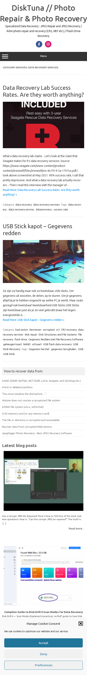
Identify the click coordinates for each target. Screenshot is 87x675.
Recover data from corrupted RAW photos (27, 426)
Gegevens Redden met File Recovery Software (56, 339)
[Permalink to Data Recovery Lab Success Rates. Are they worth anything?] (43, 147)
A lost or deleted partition (17, 387)
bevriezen (35, 329)
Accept (43, 643)
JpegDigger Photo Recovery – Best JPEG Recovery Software (37, 433)
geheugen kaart (12, 344)
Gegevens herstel (39, 349)
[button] (81, 623)
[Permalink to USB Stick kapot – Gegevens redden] (43, 282)
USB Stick (9, 353)
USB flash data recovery (57, 344)
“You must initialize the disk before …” (24, 393)
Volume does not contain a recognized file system (31, 400)
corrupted (49, 329)
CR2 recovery (69, 329)
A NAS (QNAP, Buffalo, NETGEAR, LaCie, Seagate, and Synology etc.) (41, 380)
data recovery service (21, 209)
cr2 (58, 329)
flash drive (21, 339)
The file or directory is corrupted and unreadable (30, 420)
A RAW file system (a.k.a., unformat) (23, 406)
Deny (43, 654)
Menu (43, 56)
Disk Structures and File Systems (58, 334)
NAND (27, 344)
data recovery (23, 204)
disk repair (31, 334)
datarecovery (44, 209)
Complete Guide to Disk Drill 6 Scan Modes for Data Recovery (43, 612)
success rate (61, 209)
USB (80, 349)
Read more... (76, 528)
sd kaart (37, 344)
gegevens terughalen (63, 349)
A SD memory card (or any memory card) (25, 413)
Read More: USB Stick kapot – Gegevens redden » (33, 319)
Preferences (43, 665)
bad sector (21, 329)
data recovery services (46, 204)
